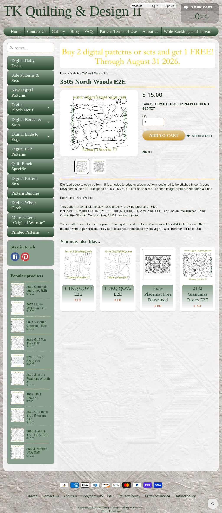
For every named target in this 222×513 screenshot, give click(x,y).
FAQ (110, 496)
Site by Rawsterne (111, 511)
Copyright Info (92, 496)
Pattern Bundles (25, 193)
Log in (154, 6)
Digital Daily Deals (23, 63)
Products (74, 73)
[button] (199, 135)
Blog (74, 31)
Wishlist (137, 6)
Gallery (58, 31)
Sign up (169, 6)
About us (150, 31)
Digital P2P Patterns (21, 151)
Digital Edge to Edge (24, 137)
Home (16, 31)
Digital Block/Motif (22, 107)
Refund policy (185, 496)
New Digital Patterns (22, 92)
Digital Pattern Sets (24, 181)
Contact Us (36, 31)
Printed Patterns (25, 232)
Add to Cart (163, 135)
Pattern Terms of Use (118, 31)
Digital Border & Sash (26, 122)
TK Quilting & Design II (72, 11)
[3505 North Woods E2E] (81, 166)
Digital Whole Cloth (24, 205)
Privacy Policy (129, 496)
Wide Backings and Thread (187, 31)
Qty (144, 116)
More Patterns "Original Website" (28, 220)
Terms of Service (157, 496)
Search (32, 496)
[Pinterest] (25, 256)
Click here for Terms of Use (182, 228)
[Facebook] (15, 256)
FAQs (89, 31)
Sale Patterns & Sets (25, 78)
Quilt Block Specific (21, 166)
